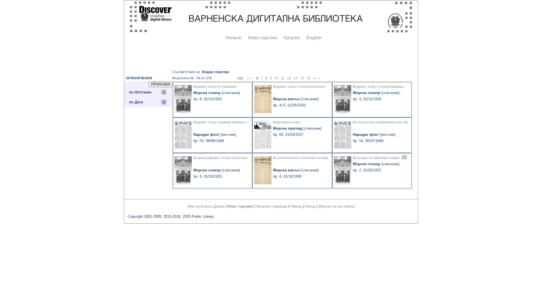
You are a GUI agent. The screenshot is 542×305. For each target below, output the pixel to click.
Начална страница (271, 206)
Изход (310, 206)
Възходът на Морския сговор (376, 158)
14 (302, 78)
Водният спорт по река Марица (378, 87)
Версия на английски (337, 206)
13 (296, 78)
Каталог (292, 37)
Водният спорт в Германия (215, 87)
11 (283, 78)
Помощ (296, 206)
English (314, 37)
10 (276, 78)
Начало (233, 37)
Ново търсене (262, 37)
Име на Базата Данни (205, 206)
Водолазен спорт (287, 122)
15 (309, 78)
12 (289, 78)
